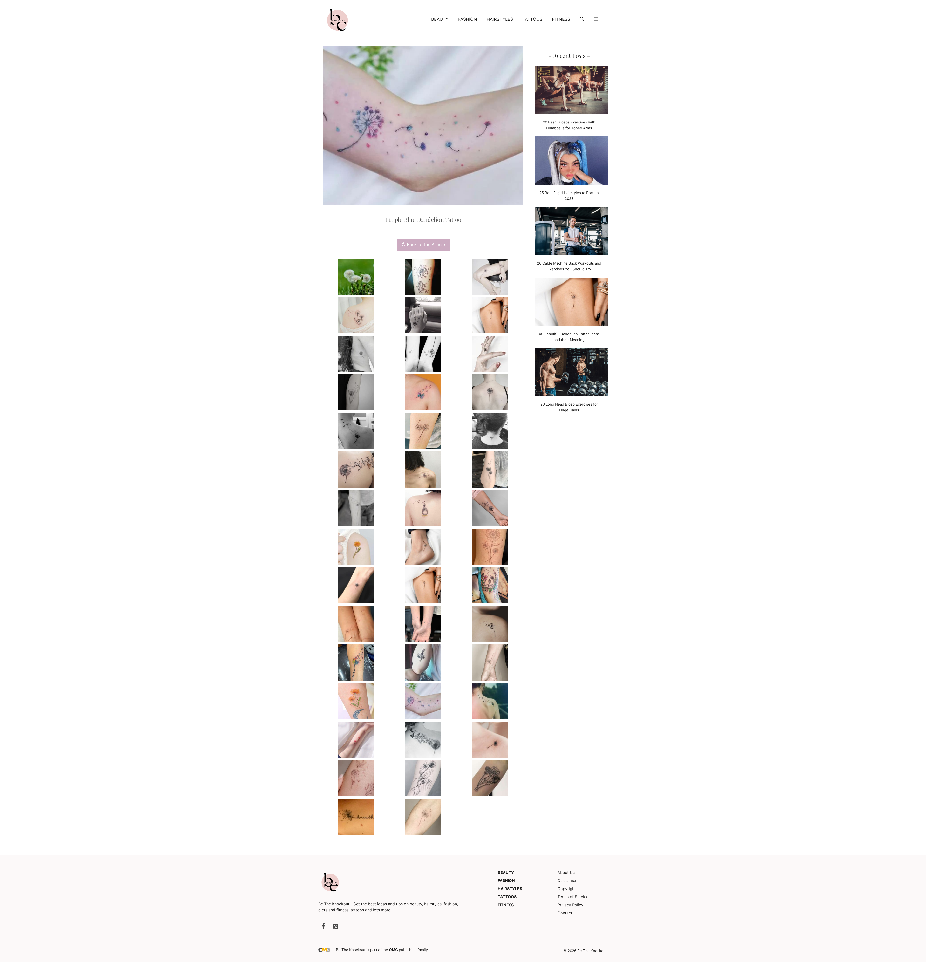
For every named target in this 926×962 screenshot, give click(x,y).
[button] (582, 19)
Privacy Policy (570, 904)
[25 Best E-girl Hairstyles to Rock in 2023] (571, 161)
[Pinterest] (335, 926)
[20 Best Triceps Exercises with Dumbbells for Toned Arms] (571, 91)
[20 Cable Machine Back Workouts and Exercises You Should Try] (571, 232)
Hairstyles (500, 19)
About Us (566, 872)
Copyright (567, 888)
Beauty (440, 19)
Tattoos (532, 19)
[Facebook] (323, 926)
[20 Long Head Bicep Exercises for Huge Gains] (571, 373)
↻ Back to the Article (423, 244)
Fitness (561, 19)
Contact (565, 912)
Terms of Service (573, 896)
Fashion (467, 19)
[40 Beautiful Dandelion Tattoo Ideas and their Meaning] (571, 302)
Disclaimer (567, 880)
